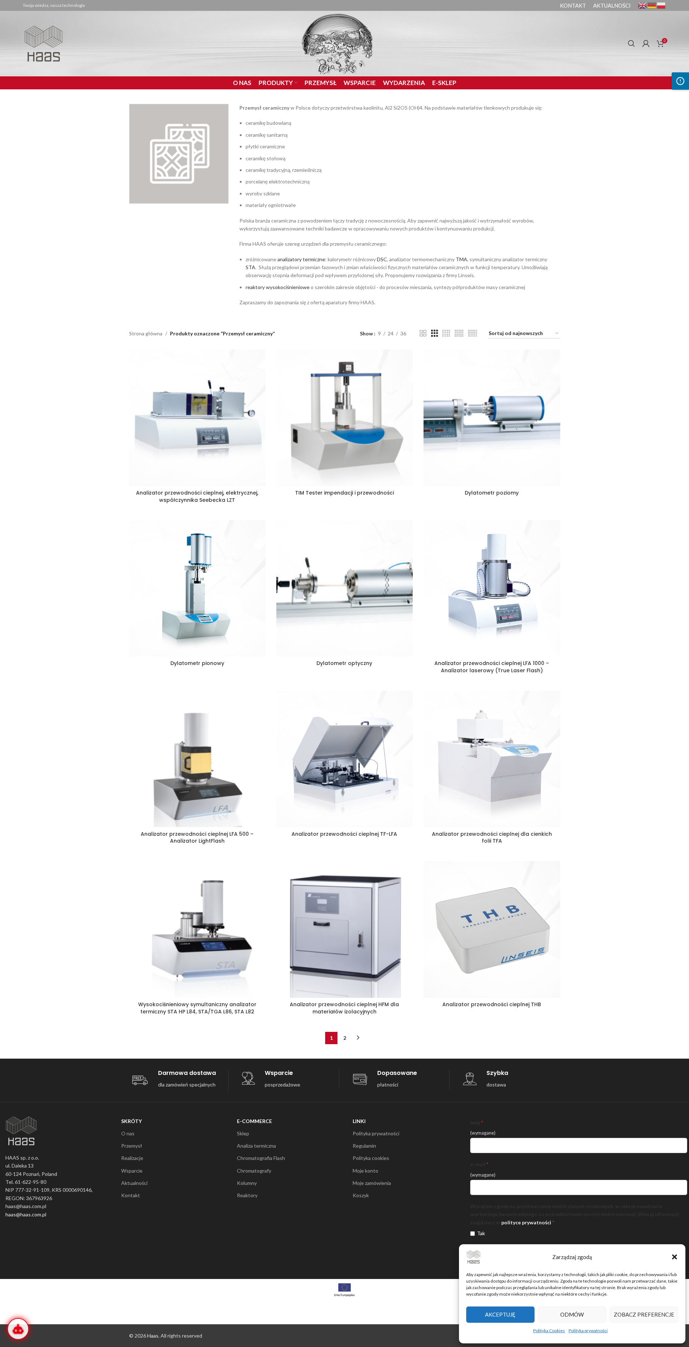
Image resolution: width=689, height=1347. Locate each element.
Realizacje (132, 1158)
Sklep (243, 1133)
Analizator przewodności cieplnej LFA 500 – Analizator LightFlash (197, 837)
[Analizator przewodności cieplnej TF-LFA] (344, 759)
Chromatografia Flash (261, 1158)
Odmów (572, 1314)
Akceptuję (500, 1314)
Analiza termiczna (256, 1146)
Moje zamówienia (372, 1183)
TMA (461, 259)
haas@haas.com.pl (25, 1214)
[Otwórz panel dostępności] (680, 81)
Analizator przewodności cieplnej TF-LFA (344, 834)
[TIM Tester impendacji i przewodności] (344, 418)
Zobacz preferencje (644, 1314)
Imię (475, 1122)
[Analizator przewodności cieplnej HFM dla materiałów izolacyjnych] (344, 929)
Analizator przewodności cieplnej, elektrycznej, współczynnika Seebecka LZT (197, 496)
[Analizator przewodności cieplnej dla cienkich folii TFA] (492, 759)
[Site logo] (43, 43)
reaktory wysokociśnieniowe (278, 287)
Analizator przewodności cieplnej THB (491, 1004)
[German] (652, 5)
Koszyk (361, 1195)
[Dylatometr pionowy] (197, 588)
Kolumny (247, 1183)
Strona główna (145, 333)
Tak (481, 1233)
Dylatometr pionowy (197, 663)
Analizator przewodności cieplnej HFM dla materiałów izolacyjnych (344, 1008)
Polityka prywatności (588, 1330)
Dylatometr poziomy (492, 492)
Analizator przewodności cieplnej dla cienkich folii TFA (492, 837)
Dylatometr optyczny (344, 663)
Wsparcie (132, 1171)
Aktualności (134, 1183)
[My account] (646, 43)
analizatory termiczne (301, 259)
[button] (674, 1257)
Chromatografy (254, 1171)
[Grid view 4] (446, 333)
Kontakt (130, 1195)
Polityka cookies (371, 1158)
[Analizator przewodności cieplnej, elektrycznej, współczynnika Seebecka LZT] (197, 418)
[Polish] (661, 5)
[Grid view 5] (459, 333)
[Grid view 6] (472, 333)
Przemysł (131, 1146)
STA (250, 267)
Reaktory (247, 1195)
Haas (152, 1336)
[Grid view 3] (434, 333)
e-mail (477, 1164)
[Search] (631, 43)
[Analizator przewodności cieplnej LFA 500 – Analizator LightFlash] (197, 759)
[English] (642, 5)
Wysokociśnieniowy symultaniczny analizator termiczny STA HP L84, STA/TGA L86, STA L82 (197, 1008)
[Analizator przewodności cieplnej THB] (492, 929)
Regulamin (364, 1146)
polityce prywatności (526, 1222)
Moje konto (365, 1171)
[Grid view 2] (423, 333)
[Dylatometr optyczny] (344, 588)
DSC (382, 259)
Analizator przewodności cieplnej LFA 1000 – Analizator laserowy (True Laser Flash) (491, 667)
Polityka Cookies (549, 1330)
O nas (128, 1133)
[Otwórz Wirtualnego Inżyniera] (18, 1329)
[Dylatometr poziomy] (492, 418)
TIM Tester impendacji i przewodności (344, 492)
